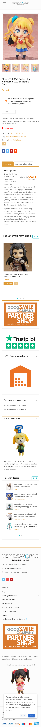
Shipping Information (9, 595)
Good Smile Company (16, 140)
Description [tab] (7, 164)
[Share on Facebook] (3, 151)
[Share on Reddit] (15, 151)
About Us (5, 587)
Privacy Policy (7, 603)
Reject (23, 715)
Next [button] (35, 37)
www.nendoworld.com (13, 568)
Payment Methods (8, 599)
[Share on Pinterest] (11, 151)
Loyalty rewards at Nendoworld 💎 (14, 619)
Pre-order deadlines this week (15, 406)
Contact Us (6, 615)
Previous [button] (6, 37)
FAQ (3, 591)
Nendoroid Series (16, 133)
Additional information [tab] (23, 164)
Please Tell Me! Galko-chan (16, 136)
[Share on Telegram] (7, 151)
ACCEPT (31, 715)
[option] (20, 37)
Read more (8, 283)
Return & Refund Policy (10, 607)
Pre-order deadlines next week (15, 410)
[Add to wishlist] (4, 143)
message (8, 466)
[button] (37, 71)
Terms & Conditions (9, 611)
